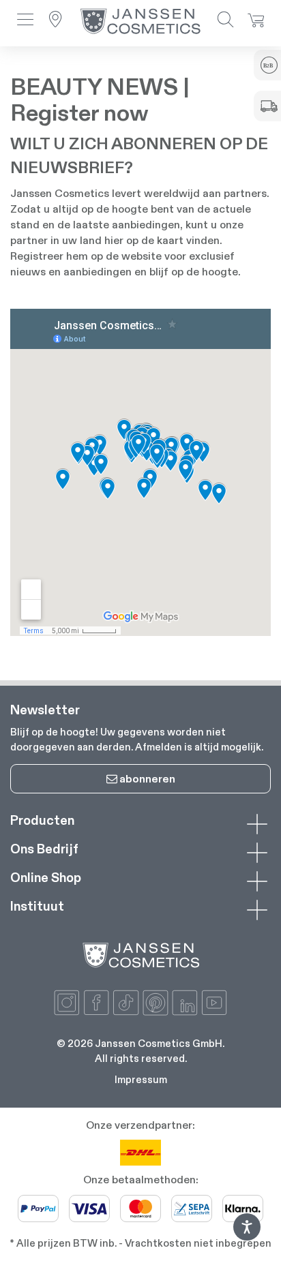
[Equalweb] (247, 1236)
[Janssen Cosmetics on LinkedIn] (185, 1003)
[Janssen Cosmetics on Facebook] (96, 1003)
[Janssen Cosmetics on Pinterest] (155, 1003)
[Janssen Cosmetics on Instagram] (67, 1003)
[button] (25, 20)
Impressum (141, 1079)
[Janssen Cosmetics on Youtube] (214, 1003)
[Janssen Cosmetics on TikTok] (125, 1003)
